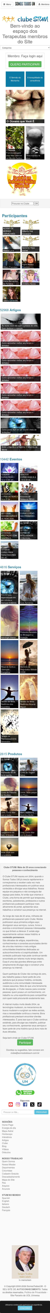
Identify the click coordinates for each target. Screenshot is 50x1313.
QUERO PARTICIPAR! (25, 64)
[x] (32, 1104)
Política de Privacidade (35, 1292)
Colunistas (7, 1170)
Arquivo (5, 1185)
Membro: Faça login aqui (25, 55)
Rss (4, 1182)
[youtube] (10, 1104)
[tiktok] (39, 1104)
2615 (11, 753)
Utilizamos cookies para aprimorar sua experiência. (23, 1305)
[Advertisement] (18, 1228)
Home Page (7, 1124)
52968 (10, 309)
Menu (8, 4)
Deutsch (6, 1207)
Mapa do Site (8, 1179)
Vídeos (5, 1149)
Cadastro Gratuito (10, 1173)
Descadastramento (11, 1176)
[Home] (25, 1074)
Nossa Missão (8, 1164)
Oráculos (6, 1152)
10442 (11, 459)
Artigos (5, 1140)
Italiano (5, 1204)
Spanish (6, 1198)
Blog (4, 1146)
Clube (5, 1143)
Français (6, 1210)
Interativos (7, 1137)
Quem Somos (8, 1161)
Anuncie (6, 1188)
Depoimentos (8, 1167)
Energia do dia (9, 1127)
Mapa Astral (7, 1130)
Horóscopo (7, 1134)
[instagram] (18, 1104)
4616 (10, 567)
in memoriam (25, 1280)
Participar (25, 1042)
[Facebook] (25, 1104)
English (5, 1200)
